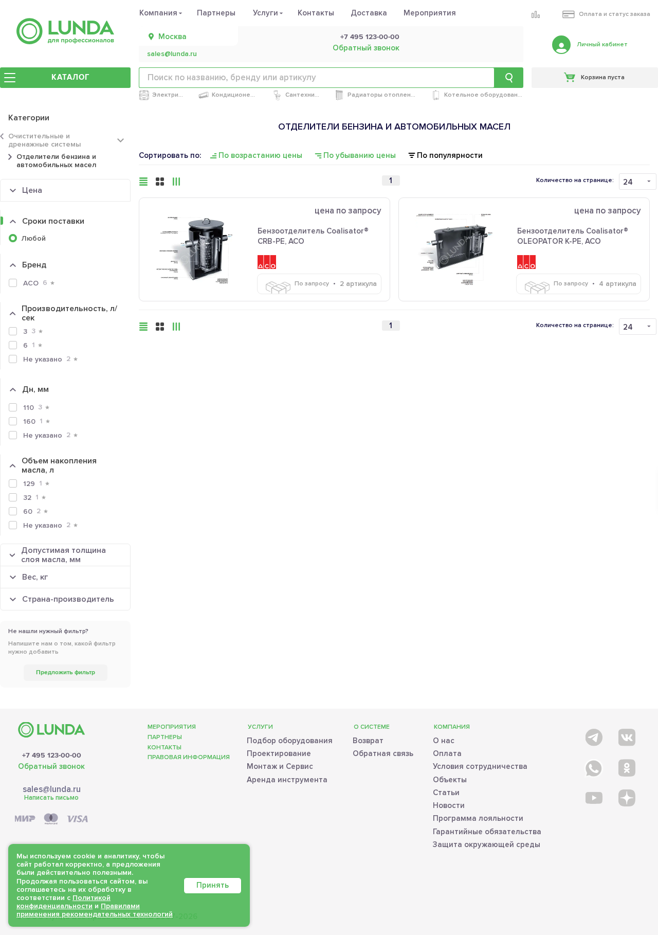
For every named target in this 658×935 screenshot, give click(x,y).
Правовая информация (189, 757)
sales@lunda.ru (172, 54)
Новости (449, 805)
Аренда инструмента (287, 779)
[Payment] (51, 819)
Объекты (450, 779)
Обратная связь (383, 753)
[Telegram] (593, 735)
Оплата (447, 753)
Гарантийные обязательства (487, 831)
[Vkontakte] (625, 735)
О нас (443, 740)
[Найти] (509, 77)
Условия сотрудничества (480, 766)
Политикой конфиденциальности (63, 901)
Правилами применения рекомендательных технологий (94, 910)
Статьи (446, 792)
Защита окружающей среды (486, 844)
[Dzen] (625, 797)
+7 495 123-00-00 (369, 37)
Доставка (369, 12)
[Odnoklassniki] (625, 766)
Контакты (316, 12)
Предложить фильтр (65, 672)
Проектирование (279, 753)
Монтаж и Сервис (280, 766)
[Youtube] (593, 797)
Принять (212, 885)
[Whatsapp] (593, 766)
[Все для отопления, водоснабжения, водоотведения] (65, 31)
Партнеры (216, 12)
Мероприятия (430, 12)
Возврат (368, 740)
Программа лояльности (478, 818)
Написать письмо (51, 798)
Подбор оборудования (290, 740)
